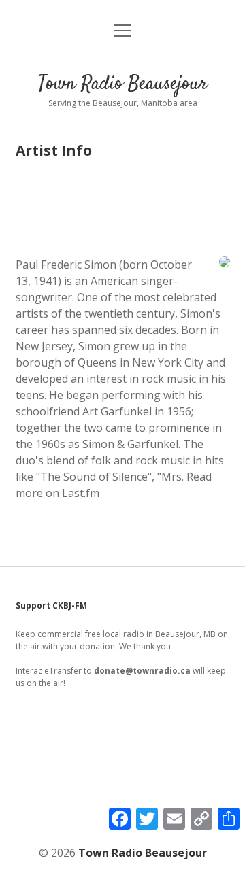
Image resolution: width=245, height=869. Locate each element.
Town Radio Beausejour (123, 84)
